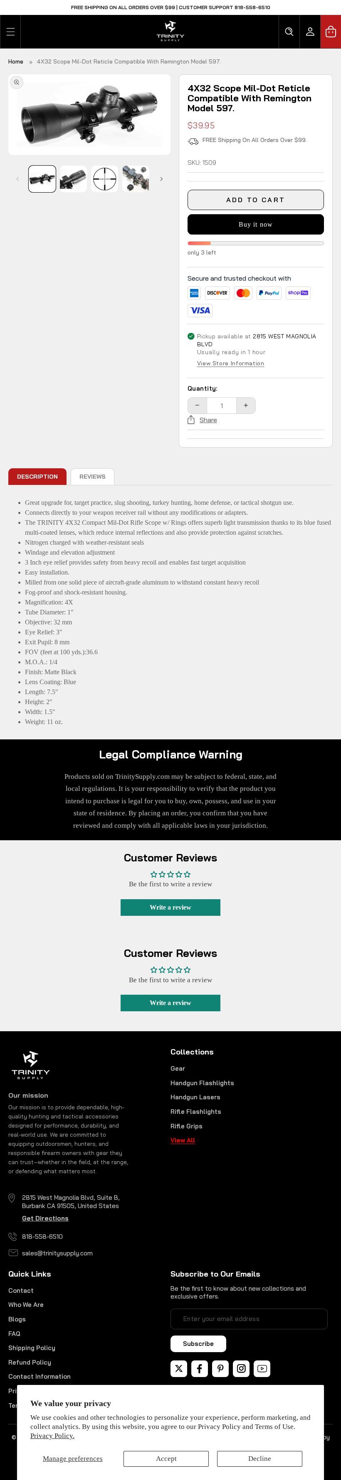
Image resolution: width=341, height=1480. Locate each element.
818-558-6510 (42, 1236)
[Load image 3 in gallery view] (104, 179)
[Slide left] (17, 179)
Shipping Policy (31, 1348)
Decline (259, 1459)
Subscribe (198, 1344)
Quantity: (202, 388)
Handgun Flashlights (202, 1083)
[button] (10, 31)
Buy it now (256, 224)
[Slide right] (161, 179)
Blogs (17, 1319)
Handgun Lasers (195, 1097)
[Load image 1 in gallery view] (42, 179)
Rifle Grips (186, 1126)
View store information (230, 363)
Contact (21, 1290)
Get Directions (45, 1218)
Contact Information (39, 1376)
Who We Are (26, 1305)
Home (15, 61)
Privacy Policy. (52, 1436)
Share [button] (208, 420)
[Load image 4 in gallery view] (135, 179)
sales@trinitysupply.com (57, 1253)
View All (182, 1140)
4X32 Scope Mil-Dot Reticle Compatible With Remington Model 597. (129, 61)
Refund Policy (29, 1362)
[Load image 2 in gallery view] (73, 179)
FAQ (14, 1334)
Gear (177, 1068)
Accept (166, 1459)
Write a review (170, 907)
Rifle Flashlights (195, 1112)
